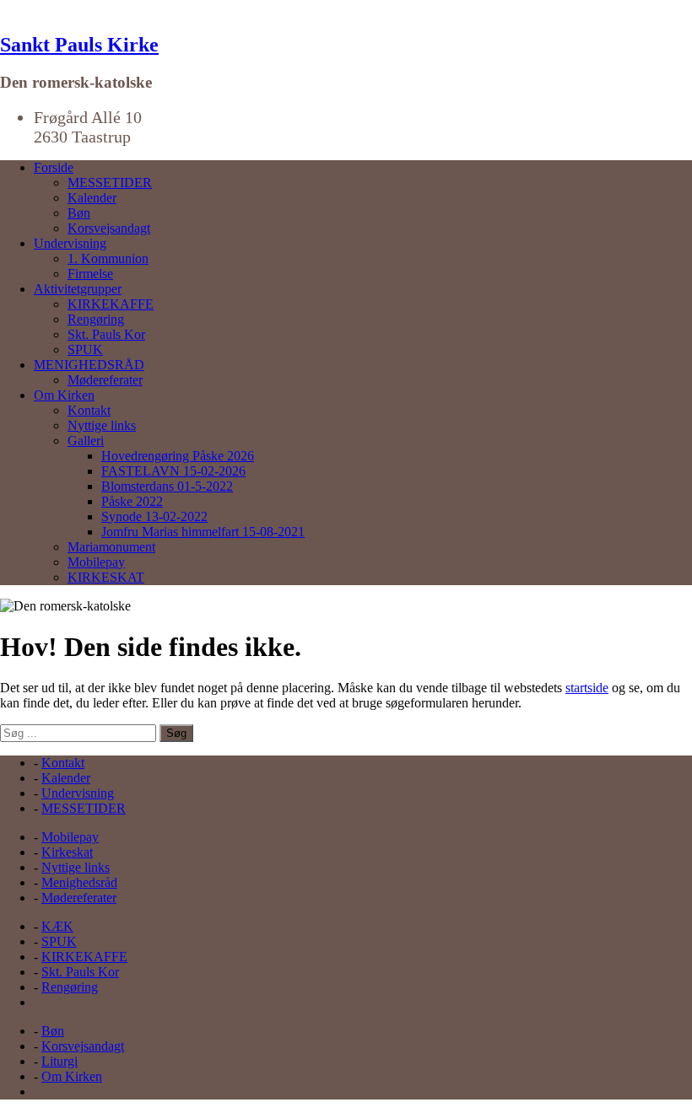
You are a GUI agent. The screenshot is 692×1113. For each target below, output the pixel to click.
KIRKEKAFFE (111, 304)
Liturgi (59, 1061)
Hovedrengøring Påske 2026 (177, 456)
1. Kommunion (108, 258)
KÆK (57, 926)
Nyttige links (102, 425)
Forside (53, 167)
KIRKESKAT (106, 577)
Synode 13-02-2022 (154, 516)
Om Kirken (64, 395)
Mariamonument (111, 547)
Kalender (92, 198)
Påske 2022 (132, 501)
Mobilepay (96, 562)
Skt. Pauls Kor (106, 334)
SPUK (85, 349)
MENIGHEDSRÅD (89, 365)
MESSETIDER (110, 182)
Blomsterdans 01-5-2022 (167, 486)
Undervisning (70, 243)
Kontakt (89, 410)
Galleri (86, 440)
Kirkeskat (67, 852)
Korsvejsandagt (109, 228)
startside (586, 687)
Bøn (79, 213)
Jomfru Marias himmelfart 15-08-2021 (203, 531)
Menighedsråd (79, 882)
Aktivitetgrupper (78, 289)
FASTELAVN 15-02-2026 (173, 471)
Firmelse (90, 273)
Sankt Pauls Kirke (79, 45)
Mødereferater (105, 380)
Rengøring (96, 319)
